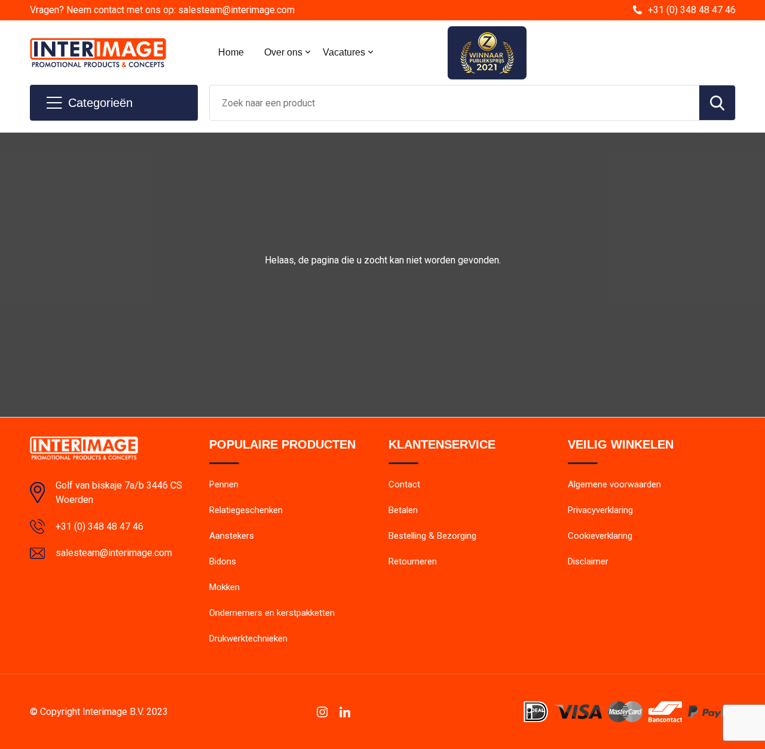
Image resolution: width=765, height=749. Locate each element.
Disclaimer (588, 561)
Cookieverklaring (600, 535)
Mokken (224, 587)
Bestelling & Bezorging (432, 535)
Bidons (222, 561)
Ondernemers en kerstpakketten (272, 612)
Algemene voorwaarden (614, 484)
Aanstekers (231, 535)
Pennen (223, 484)
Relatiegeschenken (246, 510)
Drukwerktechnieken (248, 638)
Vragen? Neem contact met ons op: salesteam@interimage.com (162, 10)
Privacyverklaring (600, 510)
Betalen (403, 510)
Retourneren (412, 561)
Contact (404, 484)
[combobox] (454, 102)
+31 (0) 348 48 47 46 (692, 10)
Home (231, 52)
